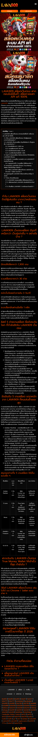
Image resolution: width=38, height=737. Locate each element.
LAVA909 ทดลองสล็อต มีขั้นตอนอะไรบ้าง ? (19, 667)
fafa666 (26, 705)
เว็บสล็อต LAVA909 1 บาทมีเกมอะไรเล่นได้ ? (18, 681)
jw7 (14, 719)
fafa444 (12, 708)
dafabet (25, 719)
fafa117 (23, 699)
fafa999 (12, 710)
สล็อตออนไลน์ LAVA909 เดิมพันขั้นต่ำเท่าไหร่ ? (19, 674)
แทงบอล (9, 694)
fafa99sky (18, 712)
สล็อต (20, 690)
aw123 (23, 714)
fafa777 (5, 701)
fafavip (33, 708)
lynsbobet (19, 701)
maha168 (32, 719)
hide (11, 131)
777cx (4, 723)
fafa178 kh (18, 723)
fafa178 (10, 717)
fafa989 (5, 703)
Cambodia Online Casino (11, 714)
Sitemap (28, 694)
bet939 (31, 721)
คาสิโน (28, 690)
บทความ (18, 694)
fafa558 (12, 705)
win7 (19, 719)
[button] (35, 3)
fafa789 (19, 703)
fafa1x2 (33, 705)
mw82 (30, 717)
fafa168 (26, 710)
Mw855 (4, 699)
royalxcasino (22, 721)
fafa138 (4, 712)
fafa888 (33, 703)
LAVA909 (4, 103)
